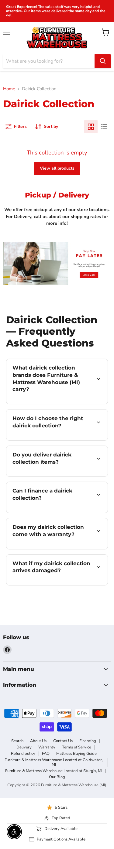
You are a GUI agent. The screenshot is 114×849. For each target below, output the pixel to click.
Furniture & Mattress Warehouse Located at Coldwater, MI (54, 762)
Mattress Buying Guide (76, 753)
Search (17, 741)
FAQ (46, 753)
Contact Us (63, 741)
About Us (38, 741)
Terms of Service (76, 747)
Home (9, 88)
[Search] (103, 61)
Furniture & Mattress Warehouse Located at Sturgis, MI (53, 771)
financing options (55, 512)
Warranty (46, 747)
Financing (87, 741)
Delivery (24, 747)
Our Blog (57, 777)
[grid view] (91, 126)
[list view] (104, 126)
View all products (57, 168)
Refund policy (23, 753)
